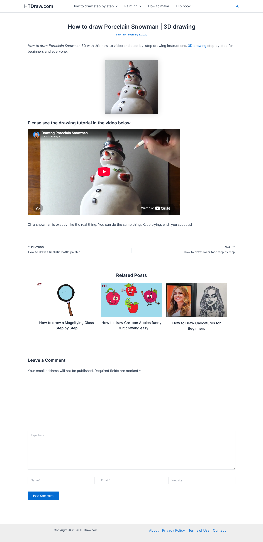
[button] (116, 6)
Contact (219, 530)
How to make (158, 6)
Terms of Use (199, 530)
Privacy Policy (173, 530)
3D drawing (197, 46)
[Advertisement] (131, 404)
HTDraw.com (38, 6)
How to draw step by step (93, 6)
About (154, 530)
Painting (131, 6)
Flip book (183, 6)
